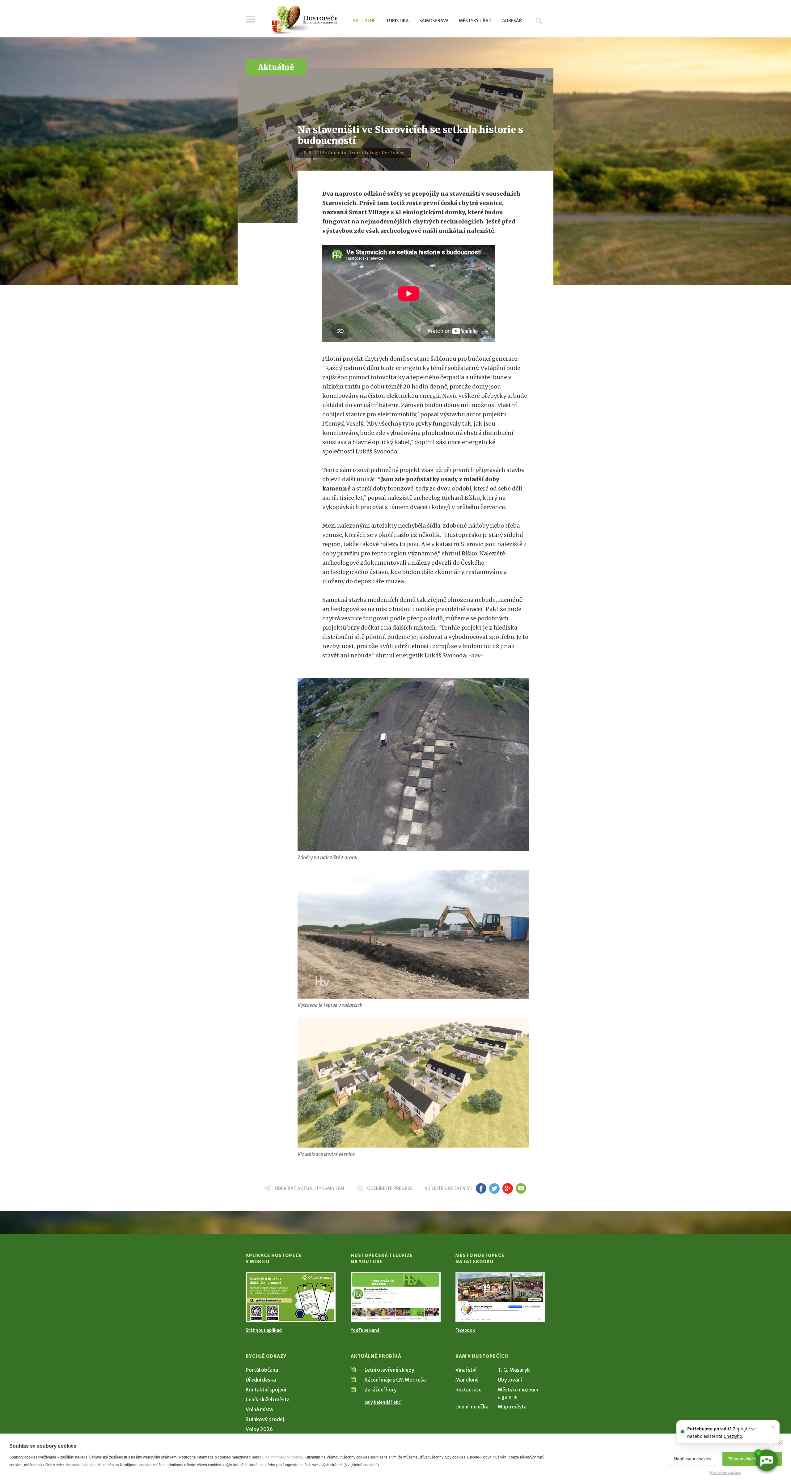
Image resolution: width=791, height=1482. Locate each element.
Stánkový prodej (265, 1419)
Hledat (539, 21)
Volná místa (259, 1409)
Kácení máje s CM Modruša (395, 1380)
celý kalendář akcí (383, 1402)
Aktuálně (364, 20)
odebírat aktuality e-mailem (309, 1188)
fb (481, 1188)
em (521, 1188)
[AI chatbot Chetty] (766, 1460)
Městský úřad (475, 20)
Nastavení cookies (725, 1473)
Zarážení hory (381, 1389)
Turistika (397, 20)
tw (494, 1188)
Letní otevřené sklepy (389, 1370)
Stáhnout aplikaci (264, 1330)
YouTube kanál (366, 1330)
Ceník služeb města (268, 1399)
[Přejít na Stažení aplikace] (291, 1297)
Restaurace (468, 1389)
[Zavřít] (780, 1443)
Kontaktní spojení (266, 1389)
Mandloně (467, 1380)
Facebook (465, 1330)
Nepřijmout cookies (692, 1458)
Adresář (512, 20)
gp (507, 1188)
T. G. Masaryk (514, 1370)
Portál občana (262, 1370)
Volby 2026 (259, 1429)
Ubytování (510, 1380)
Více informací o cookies (282, 1457)
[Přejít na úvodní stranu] (304, 20)
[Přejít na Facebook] (500, 1297)
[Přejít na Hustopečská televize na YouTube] (396, 1297)
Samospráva (434, 20)
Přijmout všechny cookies (752, 1458)
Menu (250, 19)
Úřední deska (261, 1380)
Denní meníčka (472, 1406)
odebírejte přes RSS (389, 1188)
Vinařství (465, 1370)
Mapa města (512, 1406)
